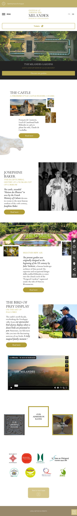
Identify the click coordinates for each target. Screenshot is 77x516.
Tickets (37, 26)
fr (69, 14)
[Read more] (21, 135)
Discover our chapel (38, 73)
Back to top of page (38, 490)
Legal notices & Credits (38, 511)
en (73, 14)
